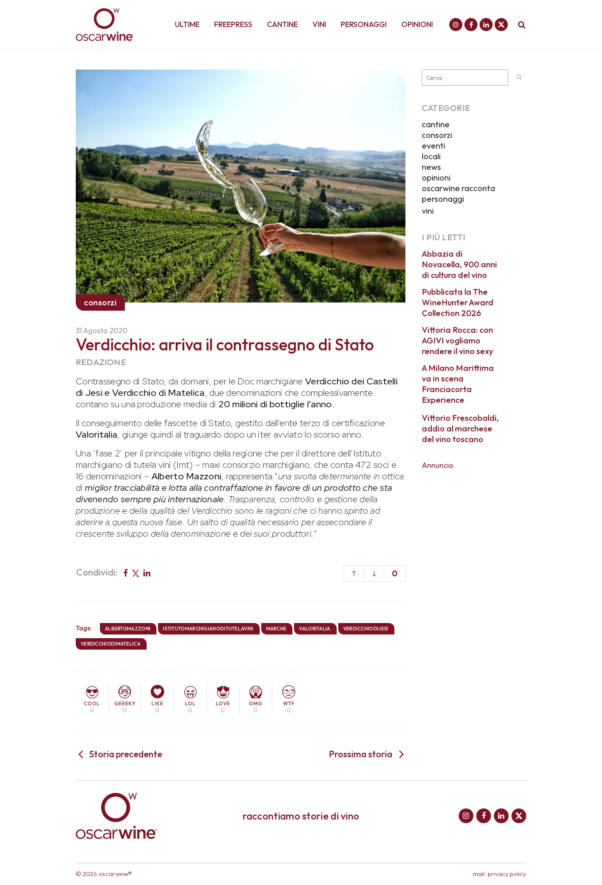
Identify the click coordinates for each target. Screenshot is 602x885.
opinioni (436, 177)
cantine (436, 124)
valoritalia (314, 628)
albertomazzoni (127, 628)
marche (276, 628)
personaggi (443, 199)
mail (478, 874)
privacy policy (507, 874)
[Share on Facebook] (125, 572)
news (431, 167)
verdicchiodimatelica (110, 644)
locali (431, 156)
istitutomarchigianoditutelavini (208, 628)
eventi (433, 145)
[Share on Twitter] (135, 572)
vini (428, 210)
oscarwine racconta (458, 188)
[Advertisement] (474, 598)
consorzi (437, 135)
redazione (101, 362)
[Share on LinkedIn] (146, 572)
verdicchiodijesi (366, 628)
